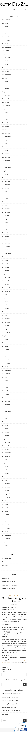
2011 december (5, 483)
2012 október (5, 449)
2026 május (4, 23)
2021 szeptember (6, 136)
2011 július (4, 501)
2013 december (5, 401)
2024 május (4, 64)
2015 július (4, 336)
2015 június (4, 339)
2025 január (4, 54)
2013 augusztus (5, 415)
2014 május (4, 384)
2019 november (5, 184)
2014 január (4, 397)
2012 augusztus (5, 456)
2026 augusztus (5, 19)
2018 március (5, 232)
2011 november (5, 487)
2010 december (5, 525)
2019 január (4, 205)
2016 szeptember (6, 287)
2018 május (4, 226)
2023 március (5, 85)
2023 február (5, 88)
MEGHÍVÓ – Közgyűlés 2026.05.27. (10, 710)
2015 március (5, 349)
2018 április (4, 229)
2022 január (4, 129)
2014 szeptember (6, 370)
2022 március (5, 122)
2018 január (4, 239)
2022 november (5, 98)
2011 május (4, 507)
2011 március (5, 514)
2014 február (5, 394)
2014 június (4, 380)
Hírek (2, 562)
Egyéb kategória (6, 558)
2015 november (5, 322)
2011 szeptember (6, 494)
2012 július (4, 459)
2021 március (5, 150)
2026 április (4, 26)
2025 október (5, 43)
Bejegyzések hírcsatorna (8, 581)
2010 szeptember (6, 535)
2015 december (5, 318)
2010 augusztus (5, 538)
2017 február (5, 270)
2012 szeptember (6, 452)
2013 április (4, 428)
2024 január (4, 68)
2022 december (5, 95)
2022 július (4, 109)
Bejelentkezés (5, 578)
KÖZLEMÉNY (4, 714)
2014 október (5, 366)
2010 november (5, 528)
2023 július (4, 78)
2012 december (5, 442)
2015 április (4, 346)
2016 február (5, 312)
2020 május (4, 174)
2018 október (5, 215)
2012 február (5, 476)
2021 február (5, 153)
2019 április (4, 198)
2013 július (4, 418)
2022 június (4, 112)
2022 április (4, 119)
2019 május (4, 195)
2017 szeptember (6, 253)
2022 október (5, 102)
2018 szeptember (6, 219)
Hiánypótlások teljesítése (8, 707)
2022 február (5, 126)
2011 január (4, 521)
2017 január (4, 274)
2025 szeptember (6, 47)
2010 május (4, 549)
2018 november (5, 212)
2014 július (4, 377)
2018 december (5, 208)
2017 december (5, 243)
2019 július (4, 191)
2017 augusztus (5, 257)
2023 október (5, 71)
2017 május (4, 263)
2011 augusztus (5, 497)
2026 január (4, 33)
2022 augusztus (5, 105)
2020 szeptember (6, 167)
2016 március (5, 308)
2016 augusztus (5, 291)
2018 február (5, 236)
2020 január (4, 177)
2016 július (4, 294)
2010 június (4, 545)
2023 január (4, 92)
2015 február (5, 353)
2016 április (4, 305)
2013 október (5, 408)
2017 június (4, 260)
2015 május (4, 342)
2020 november (5, 160)
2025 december (5, 37)
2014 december (5, 360)
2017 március (5, 267)
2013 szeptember (6, 411)
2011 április (4, 511)
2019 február (5, 202)
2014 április (4, 387)
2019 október (5, 188)
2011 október (5, 490)
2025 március (5, 50)
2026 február (5, 30)
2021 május (4, 147)
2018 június (4, 222)
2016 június (4, 298)
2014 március (5, 391)
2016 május (4, 301)
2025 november (5, 40)
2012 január (4, 480)
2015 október (5, 325)
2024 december (5, 57)
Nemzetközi (4, 565)
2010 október (5, 531)
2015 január (4, 356)
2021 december (5, 133)
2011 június (4, 504)
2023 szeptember (6, 74)
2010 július (4, 542)
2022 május (4, 116)
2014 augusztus (5, 373)
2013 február (5, 435)
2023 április (4, 81)
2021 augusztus (5, 140)
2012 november (5, 446)
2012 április (4, 470)
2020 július (4, 171)
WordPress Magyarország (8, 588)
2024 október (5, 61)
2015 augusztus (5, 332)
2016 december (5, 277)
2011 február (5, 518)
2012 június (4, 463)
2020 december (5, 157)
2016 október (5, 284)
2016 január (4, 315)
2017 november (5, 246)
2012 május (4, 466)
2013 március (5, 432)
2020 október (5, 164)
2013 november (5, 404)
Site (2, 568)
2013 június (4, 421)
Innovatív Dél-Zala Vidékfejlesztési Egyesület (14, 680)
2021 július (4, 143)
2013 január (4, 439)
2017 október (5, 250)
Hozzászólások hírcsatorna (9, 585)
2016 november (5, 281)
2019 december (5, 181)
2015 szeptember (6, 329)
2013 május (4, 425)
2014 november (5, 363)
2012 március (5, 473)
